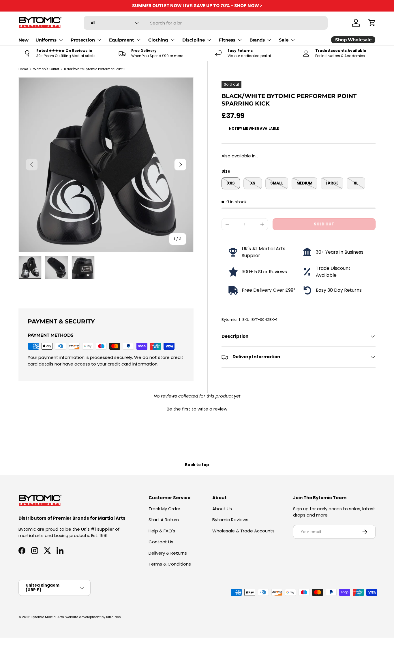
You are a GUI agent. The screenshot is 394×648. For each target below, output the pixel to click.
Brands (257, 40)
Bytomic (229, 319)
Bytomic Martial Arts (47, 617)
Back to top (197, 465)
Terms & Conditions (170, 564)
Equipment (121, 40)
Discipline (193, 40)
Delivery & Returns (168, 553)
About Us (222, 509)
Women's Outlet (46, 69)
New (23, 40)
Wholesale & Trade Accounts (243, 531)
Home (23, 69)
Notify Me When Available (254, 128)
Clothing (158, 40)
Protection (83, 40)
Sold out (324, 224)
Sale (283, 40)
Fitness (227, 40)
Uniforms (46, 40)
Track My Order (164, 509)
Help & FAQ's (162, 531)
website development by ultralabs (93, 617)
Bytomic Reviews (230, 520)
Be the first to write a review (197, 409)
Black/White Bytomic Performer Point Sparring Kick (96, 69)
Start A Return (164, 520)
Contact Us (161, 542)
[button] (372, 22)
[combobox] (206, 23)
